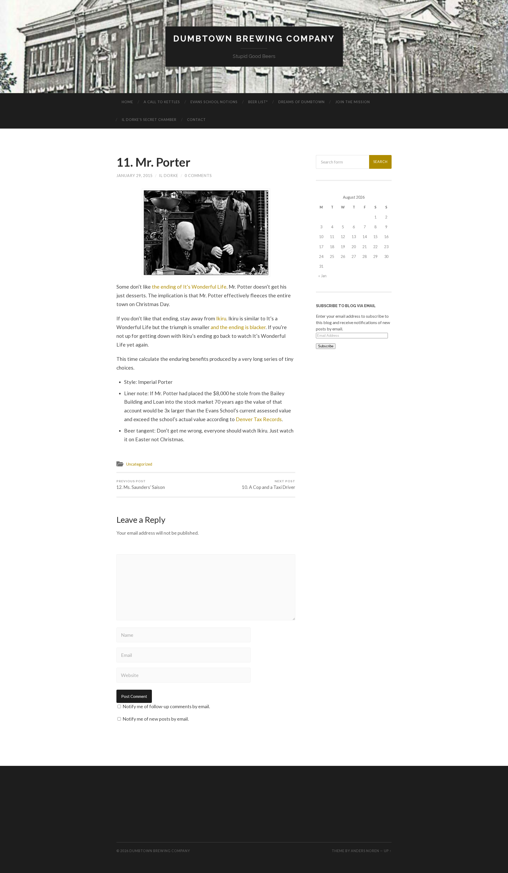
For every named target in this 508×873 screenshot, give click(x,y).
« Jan (322, 276)
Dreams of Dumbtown (301, 102)
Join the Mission (352, 102)
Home (127, 102)
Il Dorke (168, 175)
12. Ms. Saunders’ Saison (140, 484)
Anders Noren (365, 851)
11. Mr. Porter (153, 162)
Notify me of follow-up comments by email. (166, 706)
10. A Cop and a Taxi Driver (268, 484)
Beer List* (258, 102)
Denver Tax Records (259, 419)
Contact (196, 119)
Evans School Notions (214, 102)
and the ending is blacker (238, 327)
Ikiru (221, 318)
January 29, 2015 (134, 175)
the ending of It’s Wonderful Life (189, 287)
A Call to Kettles (162, 102)
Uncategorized (139, 464)
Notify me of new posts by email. (156, 719)
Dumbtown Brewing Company (254, 38)
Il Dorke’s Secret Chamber (149, 119)
